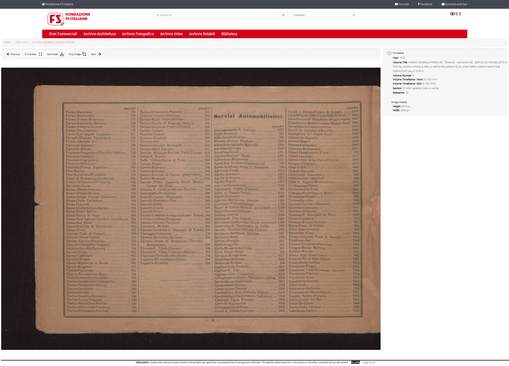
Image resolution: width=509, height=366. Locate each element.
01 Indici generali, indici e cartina (54, 42)
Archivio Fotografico (138, 33)
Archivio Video (171, 33)
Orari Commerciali (63, 33)
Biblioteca (229, 33)
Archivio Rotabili (202, 33)
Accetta (355, 362)
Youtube (403, 4)
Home (7, 42)
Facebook (426, 4)
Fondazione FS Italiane (59, 4)
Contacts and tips (456, 4)
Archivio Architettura (100, 33)
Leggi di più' (369, 362)
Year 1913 (21, 42)
